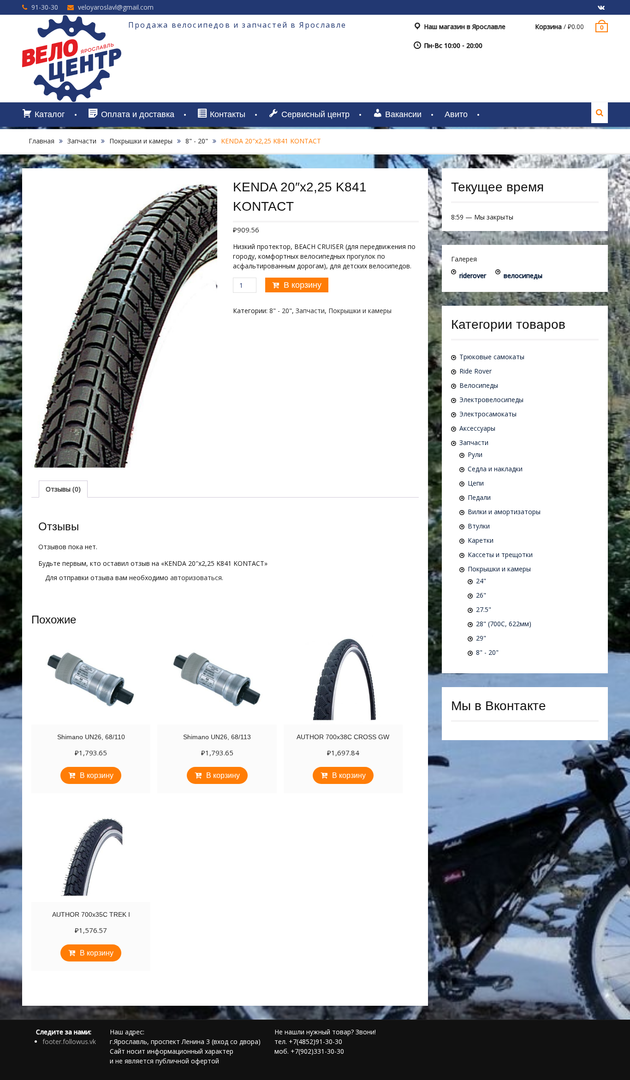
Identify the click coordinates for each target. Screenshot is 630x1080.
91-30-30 (44, 7)
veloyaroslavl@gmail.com (116, 7)
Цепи (476, 483)
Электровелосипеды (491, 399)
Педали (479, 497)
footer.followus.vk (69, 1041)
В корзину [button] (96, 775)
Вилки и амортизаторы (504, 511)
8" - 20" (196, 140)
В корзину (302, 285)
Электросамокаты (488, 413)
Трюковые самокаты (491, 356)
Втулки (479, 526)
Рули (475, 454)
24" (481, 580)
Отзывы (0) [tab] (63, 489)
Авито (456, 114)
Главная (41, 140)
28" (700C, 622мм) (503, 623)
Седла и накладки (495, 468)
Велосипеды (478, 385)
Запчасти (81, 140)
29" (481, 638)
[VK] (601, 8)
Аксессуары (477, 428)
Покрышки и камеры (140, 140)
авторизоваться (196, 577)
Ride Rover (475, 371)
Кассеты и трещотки (500, 554)
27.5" (483, 609)
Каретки (480, 540)
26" (481, 595)
